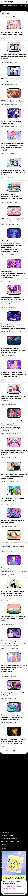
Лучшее (3, 5)
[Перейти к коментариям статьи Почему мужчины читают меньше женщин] (2, 127)
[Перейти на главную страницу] (9, 2)
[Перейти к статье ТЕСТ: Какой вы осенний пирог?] (14, 97)
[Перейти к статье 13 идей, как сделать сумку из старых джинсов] (14, 518)
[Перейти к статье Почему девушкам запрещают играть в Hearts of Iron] (14, 565)
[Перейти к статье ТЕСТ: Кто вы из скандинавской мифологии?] (14, 216)
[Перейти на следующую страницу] (26, 17)
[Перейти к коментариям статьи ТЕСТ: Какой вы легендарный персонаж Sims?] (2, 504)
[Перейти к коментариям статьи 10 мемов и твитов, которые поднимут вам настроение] (2, 84)
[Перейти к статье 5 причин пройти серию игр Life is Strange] (14, 690)
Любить (15, 5)
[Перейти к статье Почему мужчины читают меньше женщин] (14, 118)
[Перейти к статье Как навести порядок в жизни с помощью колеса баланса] (14, 590)
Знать (10, 5)
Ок (14, 892)
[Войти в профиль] (26, 2)
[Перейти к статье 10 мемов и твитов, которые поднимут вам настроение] (14, 76)
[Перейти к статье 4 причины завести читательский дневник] (14, 541)
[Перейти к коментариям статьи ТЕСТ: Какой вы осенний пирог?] (2, 104)
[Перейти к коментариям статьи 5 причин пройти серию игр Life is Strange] (2, 698)
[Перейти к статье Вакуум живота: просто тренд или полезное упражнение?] (14, 29)
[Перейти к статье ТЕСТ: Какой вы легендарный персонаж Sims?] (14, 495)
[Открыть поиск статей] (23, 2)
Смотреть (23, 5)
